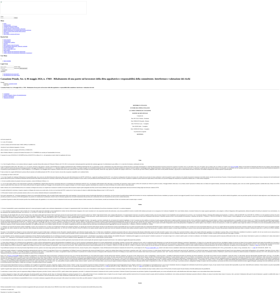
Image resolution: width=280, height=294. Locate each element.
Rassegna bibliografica (9, 47)
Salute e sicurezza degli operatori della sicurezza (15, 31)
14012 (140, 266)
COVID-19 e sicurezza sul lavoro (11, 27)
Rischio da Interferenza (9, 96)
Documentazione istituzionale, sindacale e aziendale (15, 46)
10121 (257, 245)
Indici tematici (7, 50)
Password (16, 68)
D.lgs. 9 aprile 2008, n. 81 (10, 49)
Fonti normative (7, 39)
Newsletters (6, 32)
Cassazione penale (13, 83)
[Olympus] (44, 14)
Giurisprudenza (7, 41)
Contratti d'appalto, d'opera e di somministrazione (15, 95)
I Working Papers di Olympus (10, 26)
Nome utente (17, 66)
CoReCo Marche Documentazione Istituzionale (14, 51)
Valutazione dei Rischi (9, 97)
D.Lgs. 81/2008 (234, 166)
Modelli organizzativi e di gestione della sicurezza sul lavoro (17, 30)
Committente (6, 93)
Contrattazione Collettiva (9, 42)
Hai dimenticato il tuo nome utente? (12, 75)
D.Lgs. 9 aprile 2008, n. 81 (152, 247)
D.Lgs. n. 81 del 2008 (13, 255)
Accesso (3, 71)
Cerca (2, 16)
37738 (107, 266)
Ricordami (4, 70)
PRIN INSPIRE (7, 61)
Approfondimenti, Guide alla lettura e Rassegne (14, 28)
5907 (254, 247)
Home (5, 23)
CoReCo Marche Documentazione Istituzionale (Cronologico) (18, 53)
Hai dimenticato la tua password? (11, 74)
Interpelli (6, 43)
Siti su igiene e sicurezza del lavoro (12, 34)
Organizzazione (7, 24)
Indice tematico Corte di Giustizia (11, 45)
